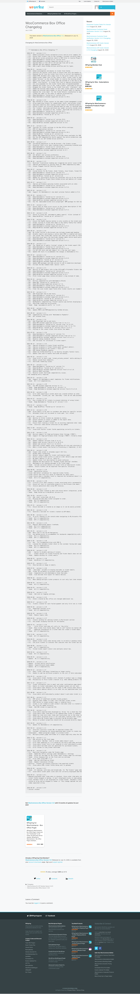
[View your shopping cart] (112, 13)
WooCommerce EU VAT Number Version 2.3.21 (40, 886)
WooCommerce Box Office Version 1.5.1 (41, 803)
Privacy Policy (71, 990)
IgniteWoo (28, 956)
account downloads (35, 862)
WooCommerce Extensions (34, 13)
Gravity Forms (29, 947)
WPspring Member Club (54, 13)
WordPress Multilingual (31, 967)
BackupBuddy (29, 949)
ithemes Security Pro (30, 952)
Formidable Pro (29, 958)
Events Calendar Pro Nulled (102, 970)
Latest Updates (87, 1)
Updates (101, 942)
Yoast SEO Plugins (30, 942)
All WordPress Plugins (70, 13)
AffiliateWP (28, 970)
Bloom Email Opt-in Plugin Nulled (103, 976)
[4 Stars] (43, 871)
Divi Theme (28, 972)
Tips (80, 1)
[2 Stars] (41, 871)
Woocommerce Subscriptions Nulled (104, 959)
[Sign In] (95, 7)
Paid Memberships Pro (31, 954)
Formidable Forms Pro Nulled (102, 967)
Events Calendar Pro (30, 961)
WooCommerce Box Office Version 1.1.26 (38, 888)
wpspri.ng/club (57, 862)
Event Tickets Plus (30, 945)
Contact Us (96, 1)
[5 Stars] (44, 871)
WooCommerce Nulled (108, 1)
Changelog (30, 884)
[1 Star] (40, 871)
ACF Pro (27, 963)
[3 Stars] (42, 871)
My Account (106, 939)
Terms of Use (80, 990)
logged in (37, 903)
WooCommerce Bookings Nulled (103, 961)
